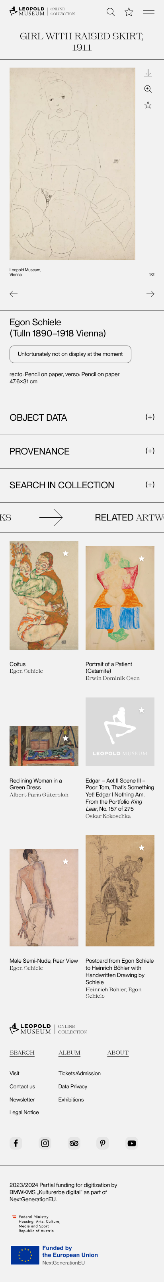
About (118, 1052)
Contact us (22, 1087)
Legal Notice (24, 1112)
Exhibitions (71, 1100)
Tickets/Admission (80, 1073)
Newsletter (22, 1100)
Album (70, 1052)
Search (22, 1052)
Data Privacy (73, 1087)
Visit (15, 1073)
